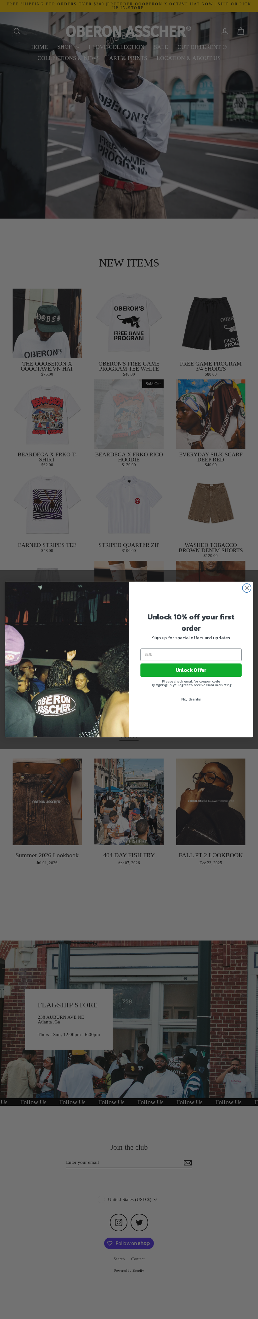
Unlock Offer (191, 670)
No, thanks (191, 699)
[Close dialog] (246, 587)
